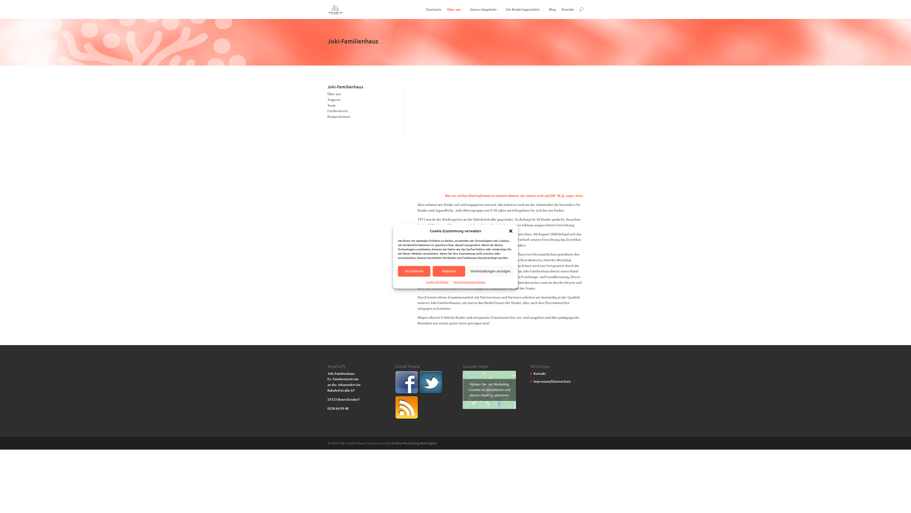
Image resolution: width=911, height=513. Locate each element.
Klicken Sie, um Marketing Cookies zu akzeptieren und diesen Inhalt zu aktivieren (489, 389)
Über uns (454, 9)
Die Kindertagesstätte (523, 9)
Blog (552, 9)
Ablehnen (449, 271)
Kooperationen (338, 116)
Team (331, 105)
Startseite (433, 9)
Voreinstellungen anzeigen (490, 271)
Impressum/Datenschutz (469, 282)
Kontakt (568, 9)
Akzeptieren (414, 271)
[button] (510, 231)
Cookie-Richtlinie (437, 282)
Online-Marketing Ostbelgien (414, 443)
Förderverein (337, 111)
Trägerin (333, 99)
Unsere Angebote (483, 9)
